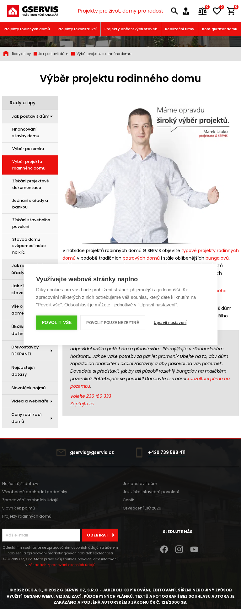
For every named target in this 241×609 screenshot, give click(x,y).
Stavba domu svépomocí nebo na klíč (29, 246)
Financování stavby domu (25, 132)
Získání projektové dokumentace (30, 184)
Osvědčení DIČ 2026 (142, 508)
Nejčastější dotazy (23, 370)
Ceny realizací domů (26, 418)
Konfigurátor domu (219, 28)
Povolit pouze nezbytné (112, 323)
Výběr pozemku (28, 148)
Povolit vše (57, 322)
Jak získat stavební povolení (151, 491)
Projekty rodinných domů (27, 28)
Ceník (128, 500)
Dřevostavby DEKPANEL (25, 350)
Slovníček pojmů (28, 388)
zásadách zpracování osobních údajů (61, 565)
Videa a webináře (29, 401)
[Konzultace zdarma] (188, 11)
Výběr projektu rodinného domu (103, 53)
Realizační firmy (179, 28)
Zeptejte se (82, 404)
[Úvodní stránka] (32, 11)
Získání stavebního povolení (31, 223)
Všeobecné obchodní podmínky (34, 491)
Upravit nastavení (170, 323)
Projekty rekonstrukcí (77, 28)
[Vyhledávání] (175, 11)
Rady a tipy (21, 53)
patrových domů (141, 258)
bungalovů (217, 258)
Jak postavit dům (53, 53)
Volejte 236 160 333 (90, 396)
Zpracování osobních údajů (30, 500)
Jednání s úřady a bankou (30, 204)
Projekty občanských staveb (131, 28)
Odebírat (98, 535)
